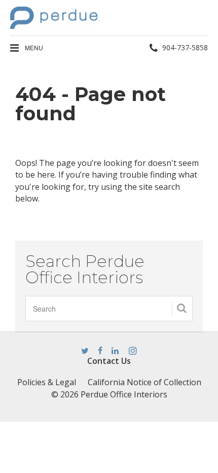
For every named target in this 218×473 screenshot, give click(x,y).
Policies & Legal (46, 382)
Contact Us (109, 360)
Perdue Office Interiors (124, 394)
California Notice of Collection (144, 382)
